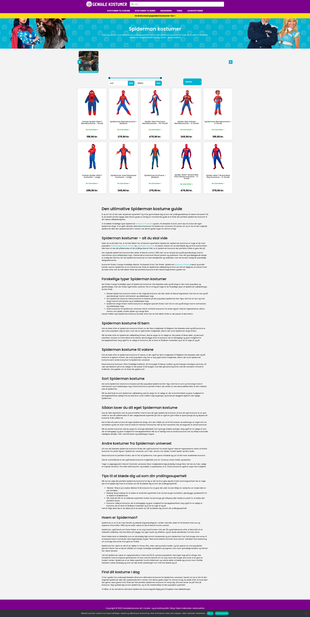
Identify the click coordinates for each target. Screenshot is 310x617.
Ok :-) (210, 613)
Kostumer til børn (145, 10)
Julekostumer (195, 10)
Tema (179, 10)
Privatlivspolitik (222, 613)
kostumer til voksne (144, 223)
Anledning (166, 10)
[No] (306, 613)
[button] (230, 62)
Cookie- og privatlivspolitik (156, 608)
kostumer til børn (182, 264)
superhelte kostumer (146, 246)
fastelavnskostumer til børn (122, 246)
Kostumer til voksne (118, 10)
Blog (172, 608)
